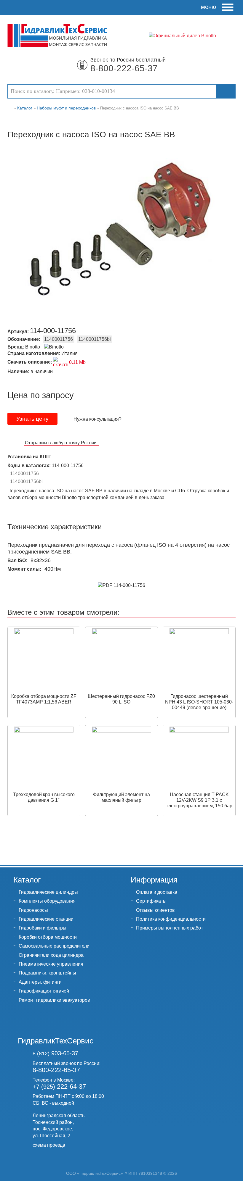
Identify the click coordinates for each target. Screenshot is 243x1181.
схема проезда (49, 1145)
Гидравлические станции (46, 919)
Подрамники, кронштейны (47, 972)
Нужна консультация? (97, 419)
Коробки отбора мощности (48, 937)
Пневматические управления (51, 964)
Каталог (24, 108)
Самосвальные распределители (54, 945)
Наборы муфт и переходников (66, 108)
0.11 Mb (77, 362)
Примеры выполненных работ (169, 927)
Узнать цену (32, 419)
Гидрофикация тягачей (44, 990)
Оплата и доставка (156, 892)
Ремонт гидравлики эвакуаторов (54, 1000)
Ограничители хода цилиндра (51, 955)
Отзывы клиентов (155, 910)
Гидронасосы (33, 910)
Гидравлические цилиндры (48, 892)
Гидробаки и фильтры (42, 927)
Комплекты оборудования (47, 901)
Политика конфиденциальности (171, 919)
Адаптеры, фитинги (40, 982)
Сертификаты (151, 901)
